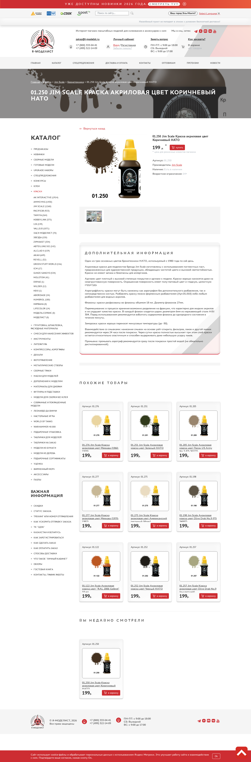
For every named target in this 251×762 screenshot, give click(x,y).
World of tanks (43, 421)
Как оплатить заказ (46, 548)
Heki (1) (37, 290)
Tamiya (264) (40, 215)
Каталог (56, 63)
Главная (35, 63)
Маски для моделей (46, 376)
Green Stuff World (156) (47, 264)
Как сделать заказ (45, 543)
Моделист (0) (41, 317)
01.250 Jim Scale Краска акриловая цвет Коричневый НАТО (99, 685)
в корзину (113, 455)
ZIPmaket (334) (41, 242)
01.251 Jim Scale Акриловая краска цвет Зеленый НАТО (147, 446)
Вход (116, 45)
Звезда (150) (40, 237)
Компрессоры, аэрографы (49, 349)
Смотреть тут (164, 4)
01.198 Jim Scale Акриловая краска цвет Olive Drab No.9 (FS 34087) (198, 518)
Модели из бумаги (45, 448)
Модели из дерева (44, 453)
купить (179, 147)
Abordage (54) (41, 295)
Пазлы (37, 479)
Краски (47, 81)
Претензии (193, 63)
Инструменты (42, 339)
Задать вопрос (159, 39)
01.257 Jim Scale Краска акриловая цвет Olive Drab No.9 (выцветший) (197, 588)
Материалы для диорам (48, 386)
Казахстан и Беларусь (47, 532)
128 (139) (38, 224)
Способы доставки (45, 553)
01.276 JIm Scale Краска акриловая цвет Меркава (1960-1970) (100, 447)
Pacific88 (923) (41, 210)
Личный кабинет (123, 39)
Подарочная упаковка (47, 432)
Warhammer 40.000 (45, 426)
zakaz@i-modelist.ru (88, 39)
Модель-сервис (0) (44, 313)
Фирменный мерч (44, 469)
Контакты (144, 63)
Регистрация (128, 45)
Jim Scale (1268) (42, 206)
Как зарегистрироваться (49, 537)
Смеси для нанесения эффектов (54, 333)
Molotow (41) (41, 277)
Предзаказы (41, 149)
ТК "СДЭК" (39, 527)
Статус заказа (42, 511)
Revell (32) (39, 259)
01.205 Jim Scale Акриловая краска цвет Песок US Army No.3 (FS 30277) (195, 447)
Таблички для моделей (47, 437)
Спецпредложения (83, 63)
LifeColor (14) (41, 308)
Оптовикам (168, 63)
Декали (38, 354)
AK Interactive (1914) (45, 197)
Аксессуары (41, 474)
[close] (183, 4)
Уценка (38, 463)
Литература (40, 344)
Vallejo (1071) (41, 228)
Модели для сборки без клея (51, 397)
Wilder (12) (39, 286)
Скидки (38, 506)
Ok (216, 756)
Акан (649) (39, 255)
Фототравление (43, 360)
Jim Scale (59, 81)
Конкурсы (40, 181)
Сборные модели (44, 159)
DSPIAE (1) (38, 282)
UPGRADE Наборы (43, 170)
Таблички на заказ (45, 442)
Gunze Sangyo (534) (44, 273)
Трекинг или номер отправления (53, 516)
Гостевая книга (43, 569)
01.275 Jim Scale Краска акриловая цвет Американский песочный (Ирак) (149, 518)
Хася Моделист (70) (45, 233)
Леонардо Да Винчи (45, 411)
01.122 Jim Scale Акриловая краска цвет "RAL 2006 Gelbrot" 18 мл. (100, 588)
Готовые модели (44, 165)
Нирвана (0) (40, 304)
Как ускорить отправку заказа (52, 521)
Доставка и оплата (117, 63)
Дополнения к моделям (48, 381)
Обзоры (38, 564)
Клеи (37, 186)
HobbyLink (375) (42, 219)
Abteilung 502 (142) (44, 246)
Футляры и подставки (47, 392)
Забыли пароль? (122, 48)
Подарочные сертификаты (49, 458)
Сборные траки (42, 370)
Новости (215, 63)
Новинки (39, 154)
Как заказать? (196, 39)
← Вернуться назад (92, 128)
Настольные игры (44, 416)
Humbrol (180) (41, 299)
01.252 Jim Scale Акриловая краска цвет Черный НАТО (147, 587)
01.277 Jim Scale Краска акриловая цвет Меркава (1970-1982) (100, 518)
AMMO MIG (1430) (42, 202)
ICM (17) (37, 268)
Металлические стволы (48, 365)
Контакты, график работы (49, 574)
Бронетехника (75, 81)
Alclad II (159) (41, 250)
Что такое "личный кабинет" (51, 558)
